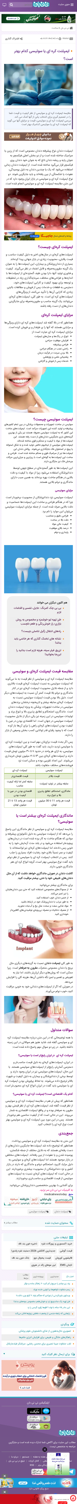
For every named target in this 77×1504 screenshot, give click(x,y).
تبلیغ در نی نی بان (16, 1461)
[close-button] (44, 1449)
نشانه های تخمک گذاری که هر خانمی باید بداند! (37, 641)
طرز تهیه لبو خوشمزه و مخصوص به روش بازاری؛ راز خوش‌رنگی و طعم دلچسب (38, 622)
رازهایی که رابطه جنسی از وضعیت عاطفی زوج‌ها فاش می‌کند (42, 1313)
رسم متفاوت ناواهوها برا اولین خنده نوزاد (51, 1289)
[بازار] (38, 1426)
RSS (32, 1465)
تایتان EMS (66, 1265)
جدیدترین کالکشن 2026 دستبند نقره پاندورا (33, 1251)
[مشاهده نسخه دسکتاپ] (4, 5)
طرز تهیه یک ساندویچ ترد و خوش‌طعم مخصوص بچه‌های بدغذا (42, 1301)
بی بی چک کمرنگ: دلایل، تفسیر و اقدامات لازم (37, 610)
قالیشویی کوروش (63, 1258)
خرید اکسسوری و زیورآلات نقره (56, 1244)
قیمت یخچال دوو (42, 1258)
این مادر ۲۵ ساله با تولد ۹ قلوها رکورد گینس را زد (48, 1307)
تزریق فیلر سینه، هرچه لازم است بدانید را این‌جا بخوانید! (38, 652)
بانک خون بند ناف (20, 1258)
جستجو (25, 1457)
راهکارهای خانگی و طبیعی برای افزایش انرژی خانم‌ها (45, 1337)
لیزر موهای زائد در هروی (43, 1265)
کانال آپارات (34, 1461)
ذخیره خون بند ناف (27, 1244)
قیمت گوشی (66, 1251)
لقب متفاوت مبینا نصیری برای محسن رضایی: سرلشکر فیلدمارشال (38, 1344)
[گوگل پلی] (38, 1418)
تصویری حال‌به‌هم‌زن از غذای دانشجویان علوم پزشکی (45, 1331)
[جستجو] (11, 5)
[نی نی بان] (41, 4)
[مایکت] (38, 1411)
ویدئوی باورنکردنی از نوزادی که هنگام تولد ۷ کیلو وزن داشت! (43, 1295)
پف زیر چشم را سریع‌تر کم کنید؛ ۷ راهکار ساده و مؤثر (47, 1283)
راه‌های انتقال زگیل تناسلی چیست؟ (41, 631)
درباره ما (14, 1457)
